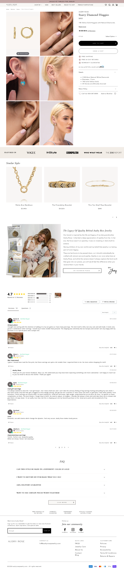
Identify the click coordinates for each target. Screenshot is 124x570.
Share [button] (12, 347)
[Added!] (115, 93)
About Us (79, 550)
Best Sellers (56, 5)
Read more (82, 27)
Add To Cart (98, 43)
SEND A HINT (98, 51)
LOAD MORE (62, 502)
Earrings (13, 9)
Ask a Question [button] (92, 302)
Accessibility (105, 550)
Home (7, 9)
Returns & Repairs (107, 556)
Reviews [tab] (11, 308)
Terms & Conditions (108, 553)
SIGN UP (47, 531)
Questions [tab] (25, 308)
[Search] (109, 5)
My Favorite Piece (82, 270)
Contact (78, 553)
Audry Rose (84, 12)
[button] (112, 217)
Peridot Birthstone (85, 5)
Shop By (37, 5)
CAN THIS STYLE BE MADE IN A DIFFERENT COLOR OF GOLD (43, 469)
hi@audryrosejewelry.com (50, 543)
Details (81, 72)
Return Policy (83, 89)
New (46, 5)
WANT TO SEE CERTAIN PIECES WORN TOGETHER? (38, 493)
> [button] (68, 447)
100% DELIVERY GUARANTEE (29, 485)
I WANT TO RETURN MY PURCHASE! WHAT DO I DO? (39, 477)
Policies (103, 543)
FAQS (77, 543)
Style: (81, 36)
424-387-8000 (93, 94)
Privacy (103, 547)
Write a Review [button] (109, 302)
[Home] (11, 5)
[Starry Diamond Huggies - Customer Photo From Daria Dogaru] (58, 295)
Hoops (18, 9)
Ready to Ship (69, 5)
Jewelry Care (80, 547)
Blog (77, 555)
